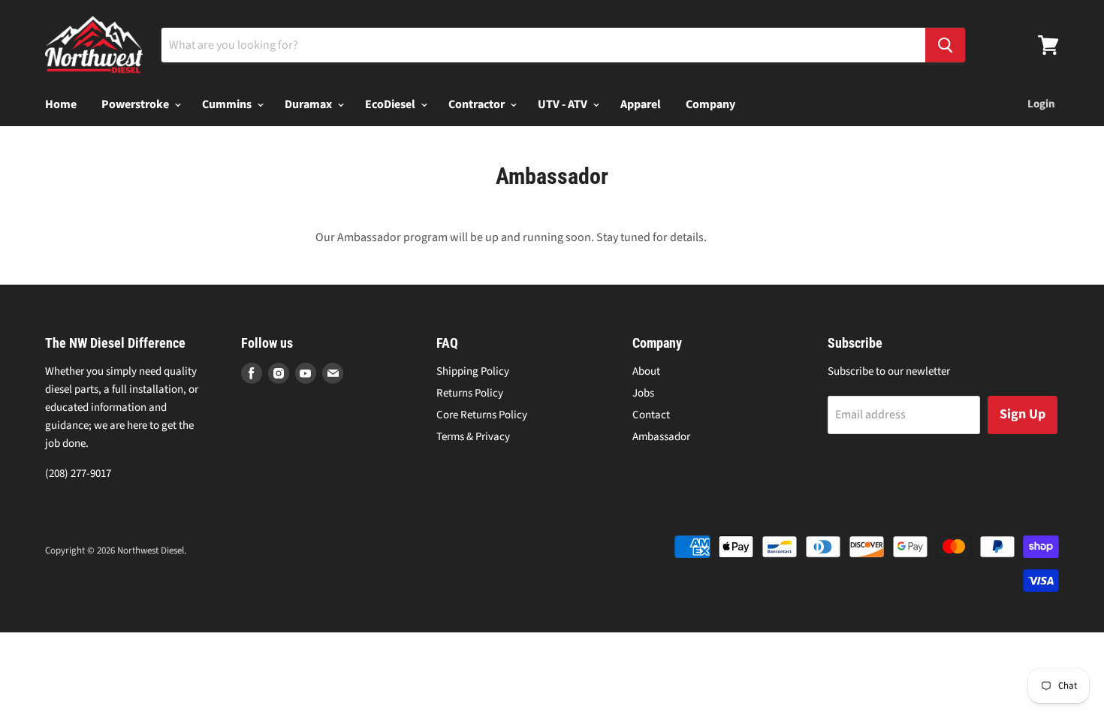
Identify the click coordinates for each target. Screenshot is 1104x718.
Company (710, 104)
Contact (651, 415)
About (646, 371)
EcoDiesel (391, 104)
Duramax (309, 104)
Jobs (643, 393)
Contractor (477, 104)
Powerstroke (136, 104)
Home (61, 104)
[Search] (945, 45)
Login (1041, 104)
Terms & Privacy (473, 437)
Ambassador (661, 437)
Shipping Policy (472, 371)
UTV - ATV (564, 104)
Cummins (228, 104)
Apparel (640, 104)
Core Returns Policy (481, 415)
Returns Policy (469, 393)
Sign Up (1022, 414)
